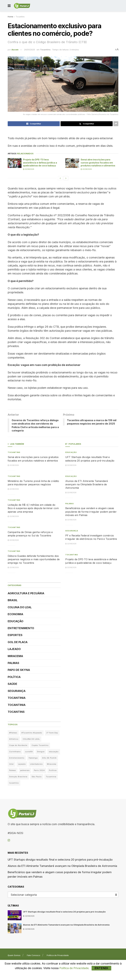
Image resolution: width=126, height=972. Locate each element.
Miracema (15, 656)
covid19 (29, 752)
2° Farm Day (52, 733)
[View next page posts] (66, 178)
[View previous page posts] (60, 178)
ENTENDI (101, 968)
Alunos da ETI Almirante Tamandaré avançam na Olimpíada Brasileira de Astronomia (86, 484)
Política (14, 677)
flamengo (33, 758)
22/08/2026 (29, 169)
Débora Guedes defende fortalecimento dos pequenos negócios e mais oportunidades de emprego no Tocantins (34, 559)
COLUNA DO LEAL (20, 607)
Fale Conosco (33, 955)
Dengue (41, 752)
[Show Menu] (9, 6)
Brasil (13, 600)
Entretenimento (21, 628)
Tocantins (20, 17)
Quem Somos (14, 955)
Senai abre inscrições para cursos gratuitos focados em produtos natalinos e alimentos (98, 162)
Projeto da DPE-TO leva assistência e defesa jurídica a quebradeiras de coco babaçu (40, 162)
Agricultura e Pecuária (26, 593)
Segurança (17, 691)
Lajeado (14, 649)
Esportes (15, 635)
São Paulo (37, 777)
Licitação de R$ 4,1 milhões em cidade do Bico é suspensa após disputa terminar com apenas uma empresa (33, 508)
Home (10, 17)
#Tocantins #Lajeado (32, 733)
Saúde (12, 683)
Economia (15, 614)
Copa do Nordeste (18, 745)
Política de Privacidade (58, 955)
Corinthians (15, 752)
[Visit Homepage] (22, 6)
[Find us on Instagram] (9, 840)
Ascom (15, 49)
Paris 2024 (39, 770)
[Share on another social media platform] (115, 123)
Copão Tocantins (40, 745)
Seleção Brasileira (18, 777)
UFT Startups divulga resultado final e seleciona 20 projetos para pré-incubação (60, 859)
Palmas (13, 663)
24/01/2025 (29, 49)
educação (54, 752)
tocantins (14, 783)
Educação (15, 621)
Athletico (13, 739)
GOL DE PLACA (18, 642)
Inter (11, 764)
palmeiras (25, 770)
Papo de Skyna (19, 669)
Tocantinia (17, 697)
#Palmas (13, 733)
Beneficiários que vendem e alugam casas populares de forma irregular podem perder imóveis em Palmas (91, 512)
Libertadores (36, 764)
